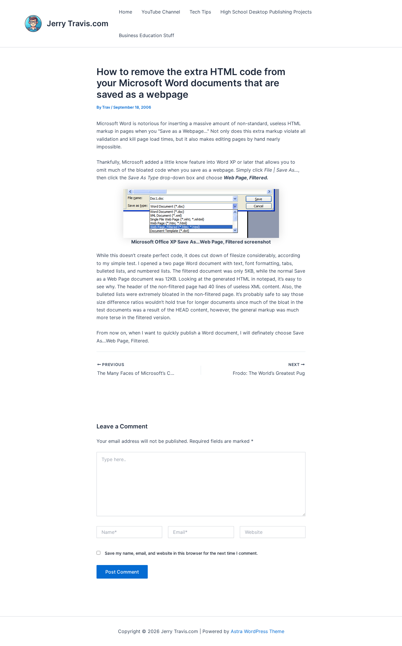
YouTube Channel (161, 12)
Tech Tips (200, 12)
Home (125, 12)
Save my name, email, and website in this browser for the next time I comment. (181, 553)
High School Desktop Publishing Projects (266, 12)
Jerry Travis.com (77, 23)
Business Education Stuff (146, 35)
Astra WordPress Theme (257, 631)
